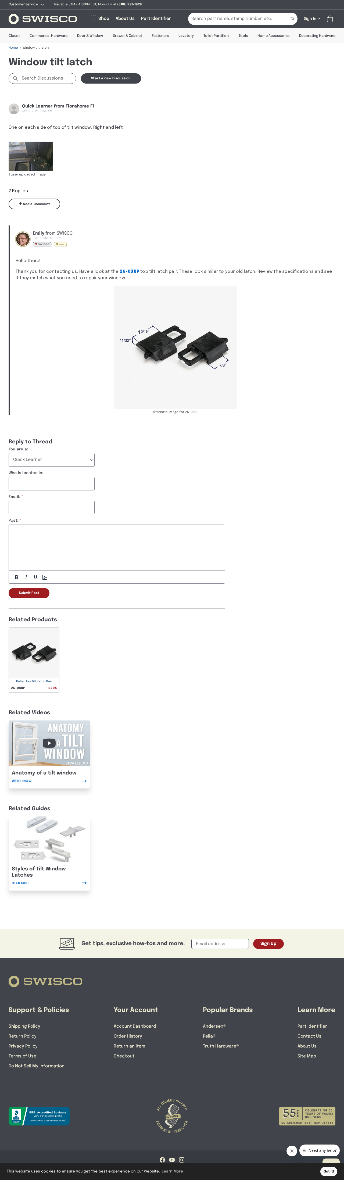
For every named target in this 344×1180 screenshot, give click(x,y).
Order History (128, 1036)
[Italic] (26, 577)
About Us (307, 1046)
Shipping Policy (24, 1026)
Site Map (307, 1056)
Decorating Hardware (317, 36)
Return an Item (129, 1046)
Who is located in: (26, 473)
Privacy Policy (23, 1046)
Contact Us (309, 1036)
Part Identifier (312, 1026)
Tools (243, 36)
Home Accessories (273, 36)
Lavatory (186, 36)
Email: (14, 497)
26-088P (129, 271)
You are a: (18, 449)
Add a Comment (36, 204)
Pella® (209, 1036)
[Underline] (35, 577)
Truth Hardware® (221, 1046)
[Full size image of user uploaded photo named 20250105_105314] (31, 156)
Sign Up (268, 943)
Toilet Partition (216, 36)
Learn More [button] (172, 1171)
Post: (13, 520)
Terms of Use (22, 1056)
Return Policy (23, 1036)
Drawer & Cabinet (127, 36)
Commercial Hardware (48, 36)
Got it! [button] (329, 1171)
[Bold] (16, 577)
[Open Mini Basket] (331, 19)
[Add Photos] (44, 577)
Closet (14, 36)
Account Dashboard (135, 1026)
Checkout (124, 1056)
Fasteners (160, 36)
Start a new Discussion (111, 78)
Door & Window (90, 36)
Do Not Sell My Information (36, 1066)
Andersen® (214, 1026)
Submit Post (29, 593)
